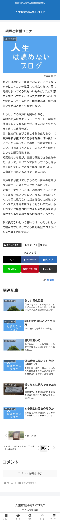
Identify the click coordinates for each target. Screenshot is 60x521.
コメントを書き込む (30, 473)
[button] (48, 269)
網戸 (45, 245)
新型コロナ (33, 245)
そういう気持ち (13, 245)
